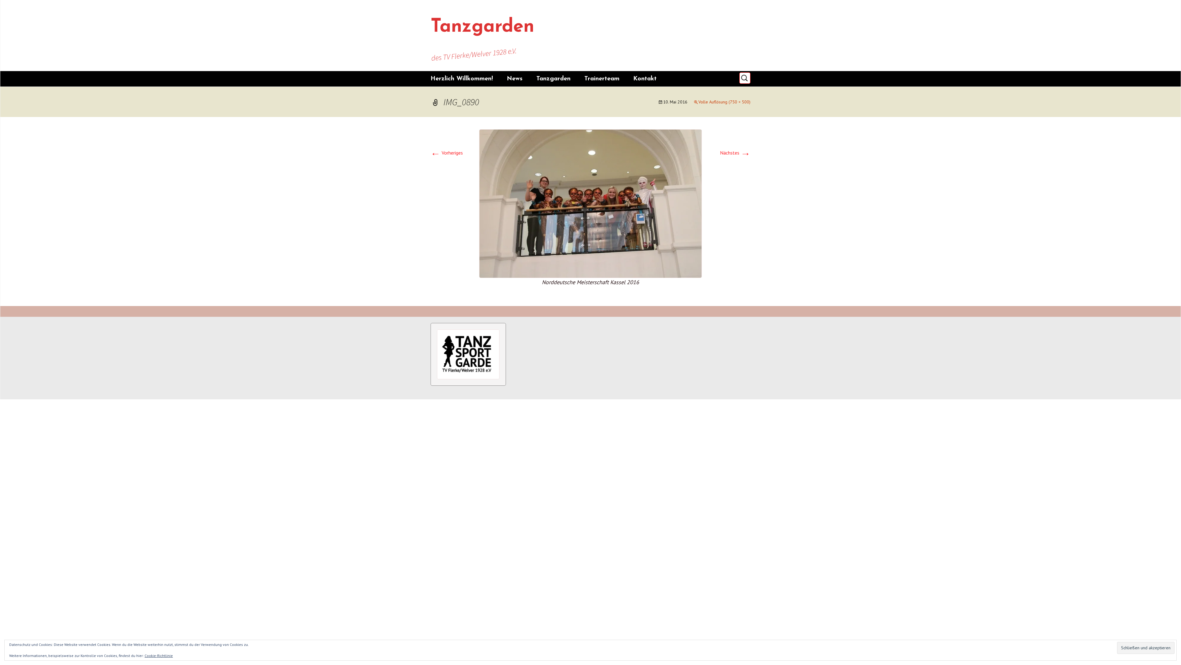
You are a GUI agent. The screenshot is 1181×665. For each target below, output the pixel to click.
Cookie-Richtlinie (159, 655)
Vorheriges (447, 153)
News (515, 79)
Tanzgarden (553, 79)
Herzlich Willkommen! (462, 79)
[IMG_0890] (590, 203)
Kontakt (645, 79)
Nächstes (735, 153)
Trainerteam (601, 79)
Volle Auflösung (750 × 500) (724, 102)
